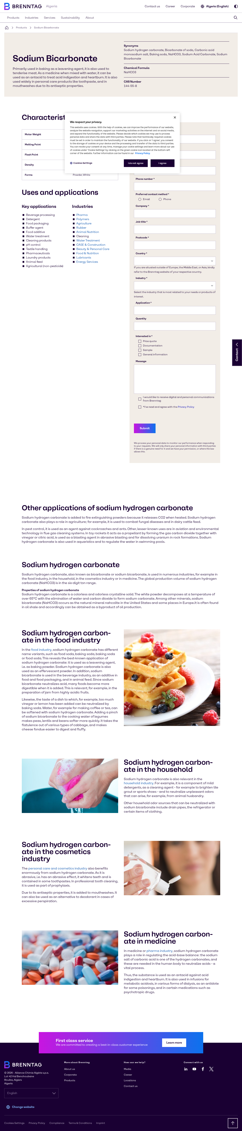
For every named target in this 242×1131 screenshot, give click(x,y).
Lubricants (83, 257)
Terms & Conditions (80, 1123)
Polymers (82, 219)
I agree (162, 163)
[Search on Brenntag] (235, 17)
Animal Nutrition (87, 232)
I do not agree (135, 163)
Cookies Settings (82, 163)
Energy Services (87, 261)
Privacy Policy (37, 1123)
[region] (122, 143)
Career (170, 6)
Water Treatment (88, 240)
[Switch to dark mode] (236, 6)
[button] (237, 344)
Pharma (82, 215)
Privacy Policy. (142, 153)
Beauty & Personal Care (92, 249)
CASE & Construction (90, 244)
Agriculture (83, 223)
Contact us (152, 6)
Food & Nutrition (87, 253)
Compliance (56, 1123)
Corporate (188, 6)
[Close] (175, 117)
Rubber (81, 227)
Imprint (100, 1123)
